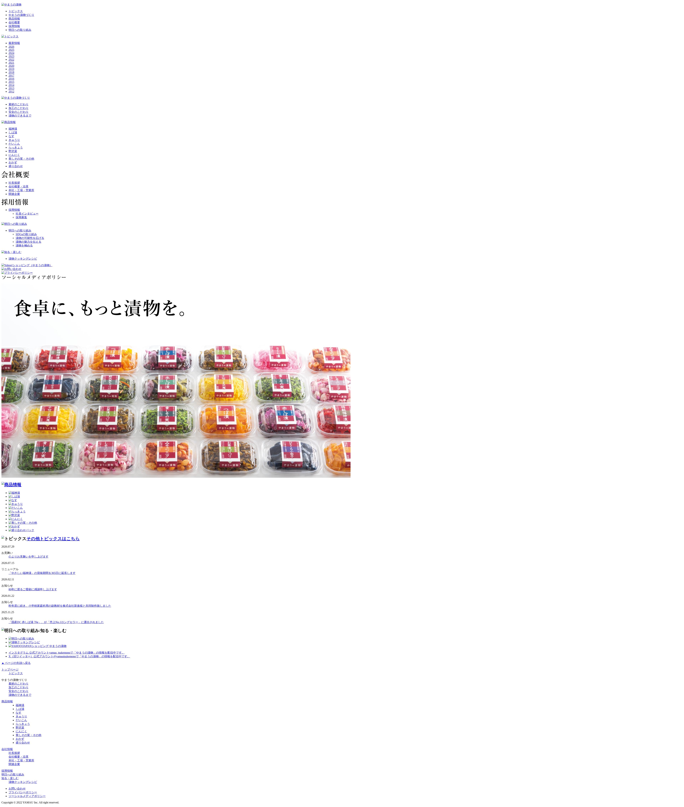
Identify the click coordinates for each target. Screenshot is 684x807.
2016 (11, 78)
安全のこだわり (18, 111)
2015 (11, 81)
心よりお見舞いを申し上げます (28, 556)
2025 (11, 49)
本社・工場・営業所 (21, 190)
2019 (11, 69)
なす (11, 136)
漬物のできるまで (20, 115)
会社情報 (7, 749)
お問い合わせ (17, 788)
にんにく (14, 154)
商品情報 (14, 18)
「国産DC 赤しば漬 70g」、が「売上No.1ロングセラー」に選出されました (56, 622)
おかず (13, 162)
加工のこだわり (18, 108)
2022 (11, 59)
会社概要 (14, 22)
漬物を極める (24, 245)
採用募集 (21, 217)
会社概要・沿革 (18, 186)
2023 (11, 56)
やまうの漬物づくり (21, 14)
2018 (11, 72)
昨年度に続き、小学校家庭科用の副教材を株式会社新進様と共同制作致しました (60, 605)
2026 (11, 46)
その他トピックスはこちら (53, 538)
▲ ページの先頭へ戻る (16, 662)
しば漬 (13, 132)
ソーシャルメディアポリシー (27, 796)
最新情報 (14, 43)
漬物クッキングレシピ (23, 258)
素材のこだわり (18, 104)
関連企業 (14, 193)
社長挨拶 (14, 182)
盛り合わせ (16, 166)
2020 (11, 65)
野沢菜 (13, 151)
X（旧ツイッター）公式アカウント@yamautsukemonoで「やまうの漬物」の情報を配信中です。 (69, 656)
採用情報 (14, 26)
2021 (11, 62)
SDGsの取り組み (26, 234)
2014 (11, 85)
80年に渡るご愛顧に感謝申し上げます (33, 589)
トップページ (10, 669)
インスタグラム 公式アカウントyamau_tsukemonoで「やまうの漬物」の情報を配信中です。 (67, 652)
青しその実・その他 (21, 158)
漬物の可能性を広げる (30, 237)
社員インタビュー (27, 213)
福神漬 (13, 128)
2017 (11, 75)
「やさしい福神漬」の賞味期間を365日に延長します (42, 572)
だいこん (14, 143)
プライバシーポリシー (23, 792)
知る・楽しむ (10, 778)
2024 (11, 53)
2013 (11, 88)
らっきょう (16, 147)
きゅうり (14, 139)
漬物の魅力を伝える (28, 241)
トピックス (16, 11)
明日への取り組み (20, 29)
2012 (11, 91)
